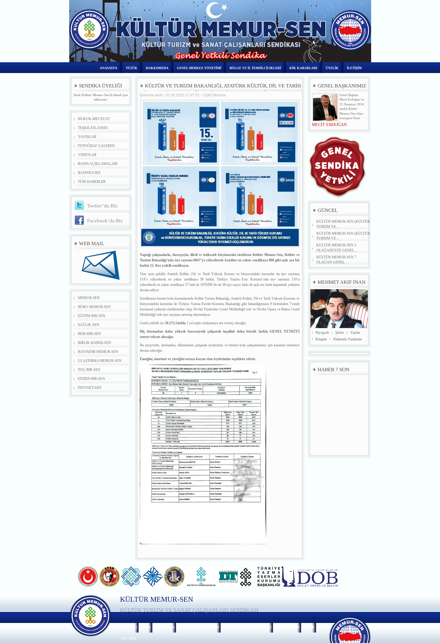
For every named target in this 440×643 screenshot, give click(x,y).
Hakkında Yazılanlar (347, 339)
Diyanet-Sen (89, 388)
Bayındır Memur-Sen (98, 352)
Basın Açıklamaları (98, 164)
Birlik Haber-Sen (94, 343)
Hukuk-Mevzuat (94, 119)
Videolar (87, 155)
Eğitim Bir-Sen (91, 316)
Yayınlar (87, 137)
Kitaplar (321, 339)
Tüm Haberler (92, 182)
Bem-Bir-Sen (89, 334)
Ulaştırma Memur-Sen (100, 361)
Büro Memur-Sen (94, 307)
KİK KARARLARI (303, 68)
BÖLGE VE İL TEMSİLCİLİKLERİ (255, 68)
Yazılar (355, 332)
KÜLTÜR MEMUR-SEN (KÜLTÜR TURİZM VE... (343, 224)
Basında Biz (89, 173)
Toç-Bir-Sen (89, 370)
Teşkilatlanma (93, 128)
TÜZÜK (131, 68)
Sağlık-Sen (88, 325)
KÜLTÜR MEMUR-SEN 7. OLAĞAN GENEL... (336, 259)
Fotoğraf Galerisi (96, 146)
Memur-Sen (89, 298)
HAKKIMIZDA (157, 68)
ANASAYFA (108, 68)
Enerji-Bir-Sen (91, 379)
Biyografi (322, 332)
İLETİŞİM (354, 68)
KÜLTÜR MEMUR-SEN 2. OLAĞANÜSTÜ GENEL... (336, 247)
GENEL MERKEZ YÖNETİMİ (199, 68)
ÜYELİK (332, 68)
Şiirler (339, 332)
